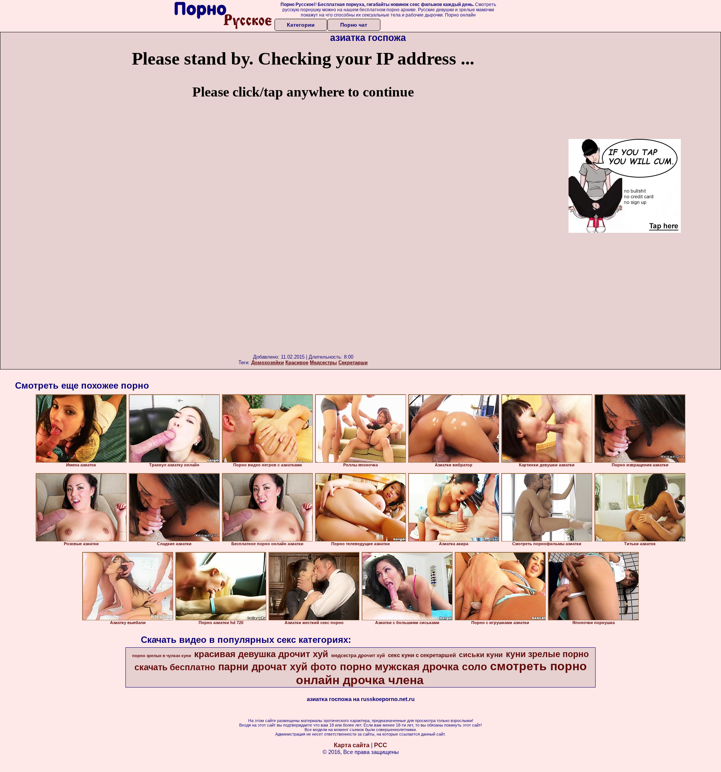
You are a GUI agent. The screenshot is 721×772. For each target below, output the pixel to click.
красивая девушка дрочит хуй (261, 654)
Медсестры (323, 362)
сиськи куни (481, 655)
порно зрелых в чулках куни (161, 655)
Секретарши (353, 362)
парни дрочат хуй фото (277, 666)
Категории (301, 25)
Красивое (296, 362)
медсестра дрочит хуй (358, 655)
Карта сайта (352, 745)
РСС (380, 745)
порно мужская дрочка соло (413, 666)
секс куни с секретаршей (422, 655)
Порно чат (353, 25)
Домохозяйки (267, 362)
